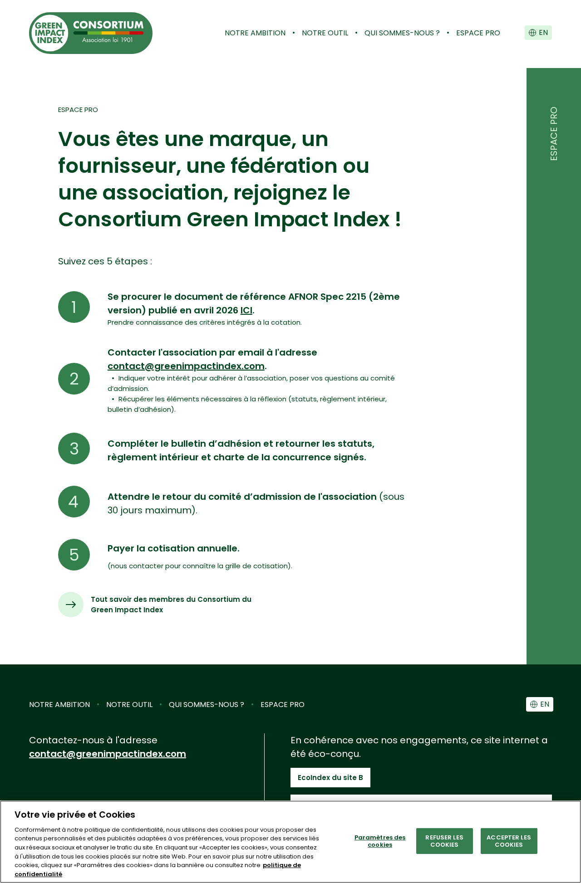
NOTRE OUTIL (325, 33)
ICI (246, 310)
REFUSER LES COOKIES (444, 841)
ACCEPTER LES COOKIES (509, 841)
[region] (290, 841)
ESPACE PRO (478, 33)
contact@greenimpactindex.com (186, 366)
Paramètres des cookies (380, 841)
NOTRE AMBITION (255, 33)
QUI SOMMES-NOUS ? (402, 33)
